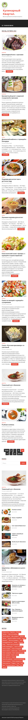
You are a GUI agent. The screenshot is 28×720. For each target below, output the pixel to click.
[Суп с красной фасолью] (6, 530)
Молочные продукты (14, 640)
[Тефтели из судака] (6, 598)
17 (18, 450)
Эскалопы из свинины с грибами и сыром (18, 585)
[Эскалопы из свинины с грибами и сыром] (6, 590)
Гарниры (5, 634)
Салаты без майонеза (7, 659)
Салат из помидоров (16, 648)
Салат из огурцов (6, 648)
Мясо (21, 640)
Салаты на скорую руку (19, 659)
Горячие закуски (6, 636)
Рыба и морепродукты (8, 646)
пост (21, 665)
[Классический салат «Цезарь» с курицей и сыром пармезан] (14, 242)
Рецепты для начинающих (13, 644)
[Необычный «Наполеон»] (6, 546)
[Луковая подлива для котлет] (14, 206)
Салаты (3, 251)
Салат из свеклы (6, 650)
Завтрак (4, 638)
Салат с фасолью (6, 657)
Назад (6, 450)
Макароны (5, 640)
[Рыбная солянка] (14, 415)
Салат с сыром (14, 654)
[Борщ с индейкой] (6, 522)
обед (17, 665)
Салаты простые (6, 663)
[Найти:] (14, 463)
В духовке (12, 632)
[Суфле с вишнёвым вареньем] (6, 538)
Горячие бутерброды (13, 634)
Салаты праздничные (17, 661)
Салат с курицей (6, 654)
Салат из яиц (14, 650)
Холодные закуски (10, 665)
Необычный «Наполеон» (19, 541)
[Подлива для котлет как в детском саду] (14, 168)
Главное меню (8, 25)
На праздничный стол (7, 642)
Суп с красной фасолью (19, 525)
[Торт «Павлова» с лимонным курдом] (6, 614)
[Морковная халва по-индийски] (6, 622)
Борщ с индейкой (17, 517)
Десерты (4, 383)
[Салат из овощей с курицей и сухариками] (14, 289)
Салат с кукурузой (7, 652)
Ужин (4, 665)
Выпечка (4, 52)
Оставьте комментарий (7, 56)
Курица (23, 638)
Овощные (21, 642)
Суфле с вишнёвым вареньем (17, 534)
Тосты (22, 663)
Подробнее (9, 71)
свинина (4, 667)
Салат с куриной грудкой (18, 652)
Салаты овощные (7, 661)
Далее (19, 453)
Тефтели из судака (17, 593)
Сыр (18, 663)
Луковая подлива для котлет (12, 217)
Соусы (3, 137)
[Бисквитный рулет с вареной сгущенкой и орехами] (14, 85)
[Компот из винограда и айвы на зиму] (6, 606)
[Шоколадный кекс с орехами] (14, 43)
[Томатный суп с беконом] (14, 376)
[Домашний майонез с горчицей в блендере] (14, 128)
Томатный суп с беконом (11, 385)
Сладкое (14, 663)
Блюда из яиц (6, 632)
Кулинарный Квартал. (11, 12)
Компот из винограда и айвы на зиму (18, 602)
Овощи (15, 642)
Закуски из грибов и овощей (14, 638)
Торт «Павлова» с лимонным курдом (17, 610)
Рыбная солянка (8, 425)
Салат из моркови (18, 646)
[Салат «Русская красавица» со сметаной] (14, 334)
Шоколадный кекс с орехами (12, 54)
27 (14, 453)
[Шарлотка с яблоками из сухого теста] (14, 564)
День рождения (15, 636)
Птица (4, 644)
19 (7, 453)
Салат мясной (22, 650)
